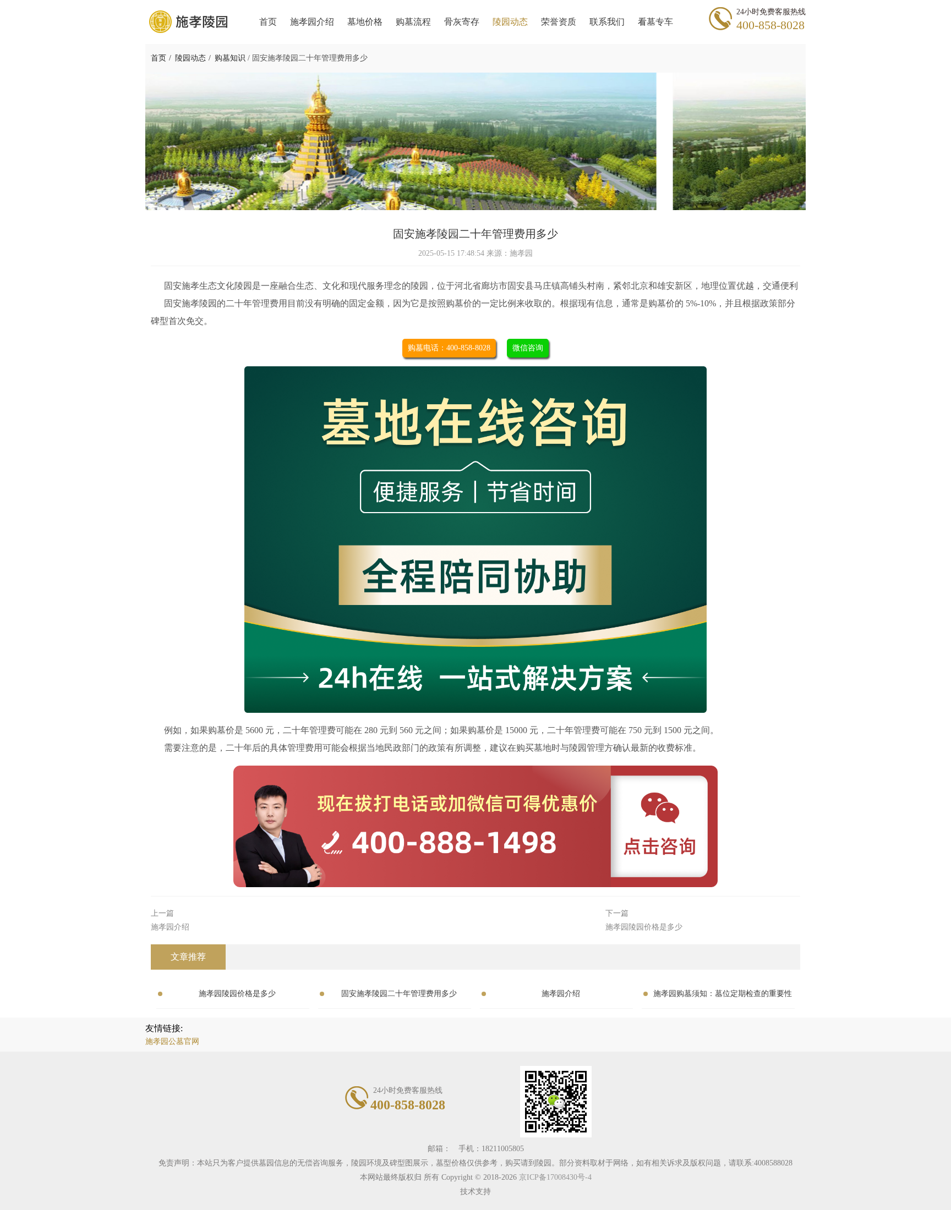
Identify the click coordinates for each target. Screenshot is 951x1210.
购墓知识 (230, 58)
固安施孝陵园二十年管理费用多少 (399, 993)
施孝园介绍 (561, 993)
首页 (158, 58)
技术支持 (475, 1191)
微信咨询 (527, 348)
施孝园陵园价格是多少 (237, 993)
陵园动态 (190, 58)
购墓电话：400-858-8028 (449, 348)
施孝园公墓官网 (172, 1041)
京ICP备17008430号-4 (555, 1177)
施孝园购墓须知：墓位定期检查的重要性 (722, 993)
